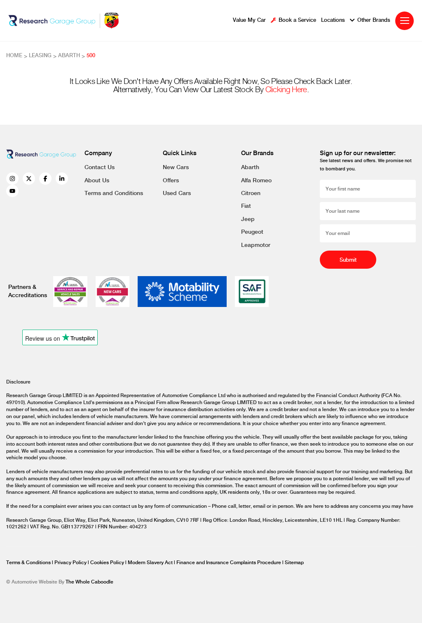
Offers (171, 181)
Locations (333, 20)
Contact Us (99, 167)
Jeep (248, 219)
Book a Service (297, 20)
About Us (96, 181)
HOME (14, 55)
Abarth (250, 167)
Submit (348, 260)
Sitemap (294, 562)
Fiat (246, 206)
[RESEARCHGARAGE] (52, 20)
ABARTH (69, 55)
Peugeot (252, 232)
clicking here (286, 90)
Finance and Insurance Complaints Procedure (229, 562)
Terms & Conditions (29, 562)
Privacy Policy (71, 562)
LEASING (40, 55)
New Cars (176, 167)
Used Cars (177, 193)
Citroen (250, 193)
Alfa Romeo (256, 181)
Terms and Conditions (113, 193)
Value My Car (249, 20)
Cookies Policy (107, 562)
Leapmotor (255, 245)
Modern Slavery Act (151, 562)
